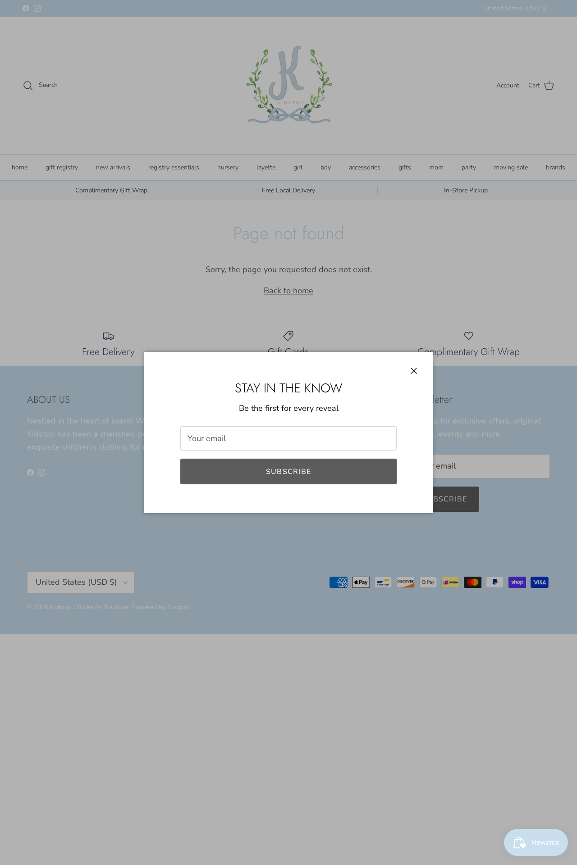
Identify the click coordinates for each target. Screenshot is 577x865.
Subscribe (288, 472)
